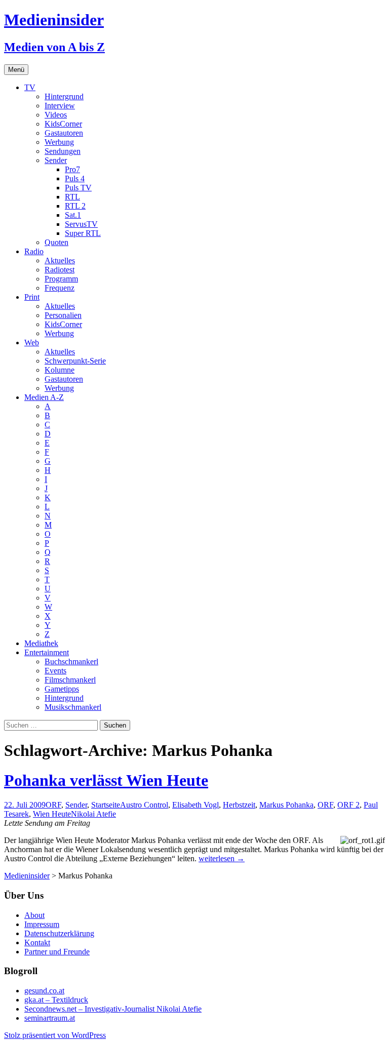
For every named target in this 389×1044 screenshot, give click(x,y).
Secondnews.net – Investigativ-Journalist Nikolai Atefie (113, 1009)
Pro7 (72, 169)
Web (31, 342)
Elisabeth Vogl (195, 804)
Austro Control (144, 804)
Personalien (63, 315)
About (34, 915)
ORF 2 (348, 804)
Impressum (41, 924)
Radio (34, 251)
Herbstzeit (239, 804)
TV (29, 87)
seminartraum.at (49, 1018)
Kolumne (59, 370)
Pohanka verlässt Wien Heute (106, 780)
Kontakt (37, 942)
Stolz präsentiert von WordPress (55, 1035)
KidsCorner (63, 123)
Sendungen (63, 151)
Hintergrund (64, 96)
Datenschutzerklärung (59, 933)
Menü (16, 69)
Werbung (59, 142)
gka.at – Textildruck (56, 999)
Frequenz (59, 288)
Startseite (105, 804)
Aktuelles (60, 260)
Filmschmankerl (70, 679)
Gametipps (62, 689)
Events (55, 670)
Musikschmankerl (73, 707)
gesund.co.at (44, 990)
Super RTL (83, 233)
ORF (53, 804)
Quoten (56, 242)
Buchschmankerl (71, 661)
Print (32, 297)
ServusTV (81, 224)
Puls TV (78, 187)
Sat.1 (73, 215)
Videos (56, 114)
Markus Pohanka (286, 804)
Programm (61, 278)
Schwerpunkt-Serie (75, 360)
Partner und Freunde (57, 951)
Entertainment (46, 652)
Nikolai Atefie (93, 814)
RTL (72, 196)
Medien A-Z (44, 397)
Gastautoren (64, 133)
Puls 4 (75, 178)
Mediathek (41, 643)
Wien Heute (52, 814)
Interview (60, 105)
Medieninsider (27, 875)
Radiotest (59, 269)
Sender (56, 160)
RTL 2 (75, 206)
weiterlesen (222, 858)
